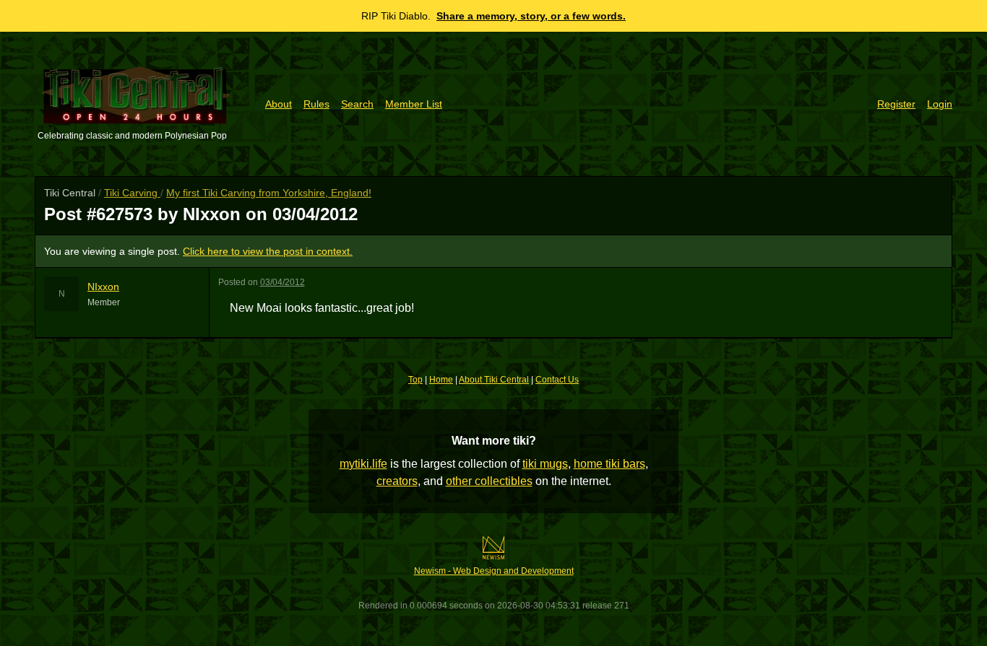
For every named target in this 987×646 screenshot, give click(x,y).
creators (397, 481)
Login (939, 104)
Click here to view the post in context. (268, 251)
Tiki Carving (132, 192)
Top (415, 380)
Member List (413, 104)
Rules (316, 104)
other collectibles (489, 481)
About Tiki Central (494, 380)
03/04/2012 (282, 282)
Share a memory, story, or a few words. (531, 16)
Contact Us (557, 380)
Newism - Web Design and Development (494, 571)
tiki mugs (545, 464)
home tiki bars (609, 464)
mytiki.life (363, 464)
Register (896, 104)
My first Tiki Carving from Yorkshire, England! (268, 192)
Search (357, 104)
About (278, 104)
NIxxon (103, 286)
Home (441, 380)
